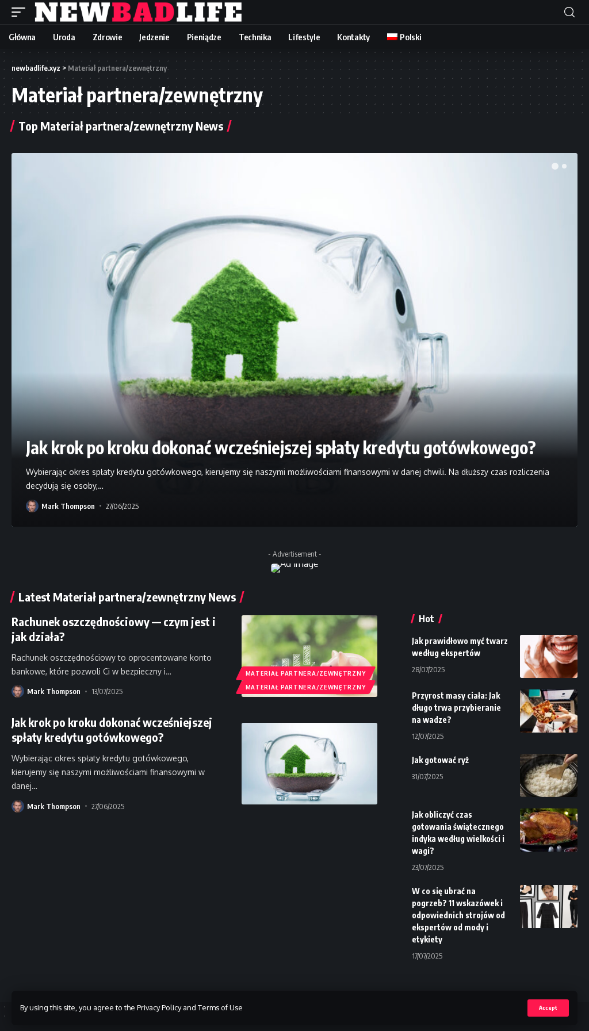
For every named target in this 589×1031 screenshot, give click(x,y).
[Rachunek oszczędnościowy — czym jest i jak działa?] (309, 656)
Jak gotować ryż (440, 760)
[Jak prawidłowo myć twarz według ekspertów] (548, 656)
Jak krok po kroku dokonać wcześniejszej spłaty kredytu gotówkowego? (281, 447)
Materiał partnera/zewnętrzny (306, 673)
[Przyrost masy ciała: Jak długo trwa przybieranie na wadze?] (548, 711)
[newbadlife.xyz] (139, 12)
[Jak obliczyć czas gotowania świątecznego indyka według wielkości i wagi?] (548, 830)
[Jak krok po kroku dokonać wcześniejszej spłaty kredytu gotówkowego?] (294, 339)
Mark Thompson (68, 506)
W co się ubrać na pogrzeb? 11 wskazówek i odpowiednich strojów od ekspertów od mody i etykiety (458, 915)
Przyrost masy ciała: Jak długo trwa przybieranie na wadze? (456, 708)
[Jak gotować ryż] (548, 775)
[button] (555, 166)
